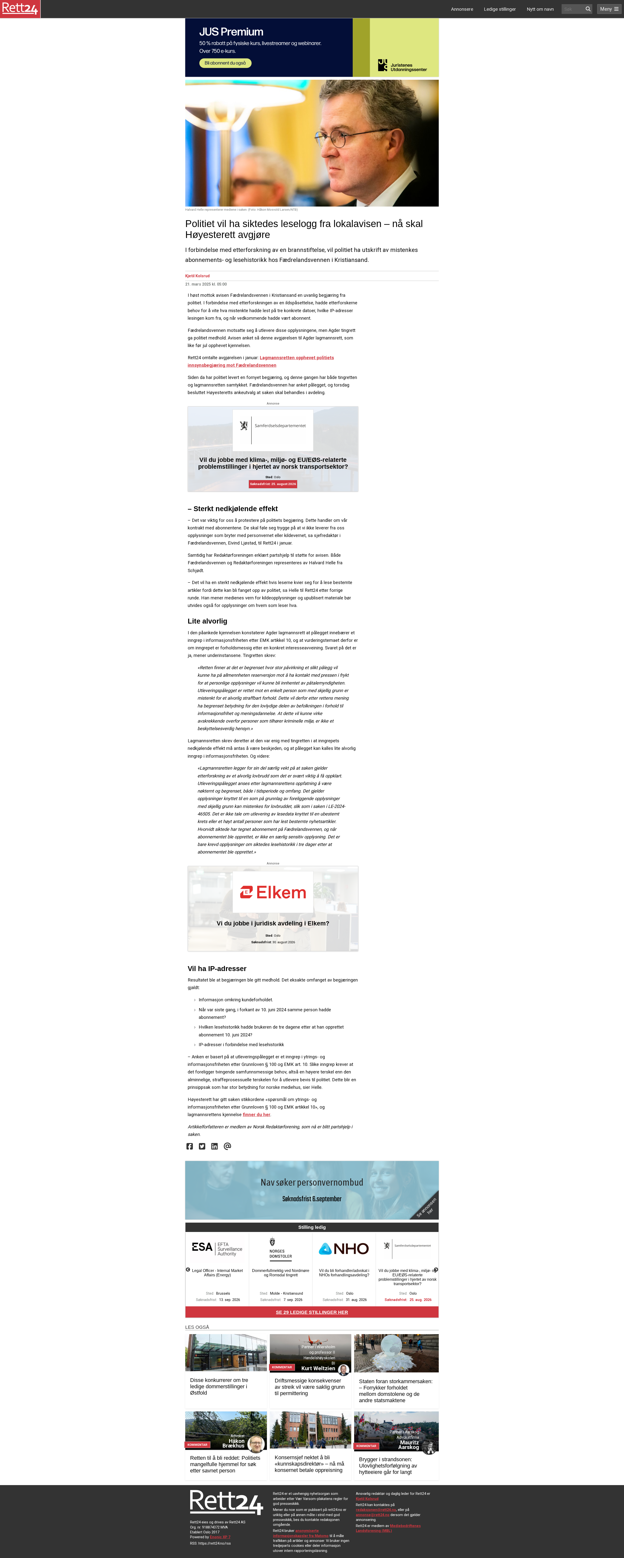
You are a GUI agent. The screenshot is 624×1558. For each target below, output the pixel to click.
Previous (187, 1269)
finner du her (256, 1114)
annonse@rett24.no (373, 1515)
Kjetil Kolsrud (197, 276)
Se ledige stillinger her (312, 1312)
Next (436, 1269)
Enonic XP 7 (220, 1537)
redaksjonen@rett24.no (376, 1510)
